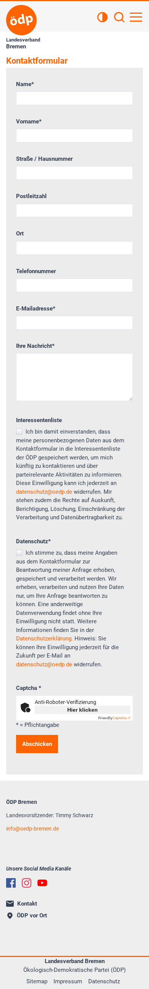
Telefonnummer (36, 271)
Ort (20, 233)
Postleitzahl (31, 196)
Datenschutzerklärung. (44, 638)
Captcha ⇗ (114, 718)
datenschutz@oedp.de (44, 491)
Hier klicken (82, 710)
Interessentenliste (39, 420)
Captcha (28, 688)
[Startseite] (21, 20)
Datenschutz (33, 541)
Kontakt (27, 903)
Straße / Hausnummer (44, 158)
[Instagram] (26, 883)
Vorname (29, 121)
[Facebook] (11, 883)
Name (25, 84)
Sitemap (36, 981)
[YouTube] (42, 883)
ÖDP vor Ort (32, 915)
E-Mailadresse (35, 308)
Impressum (67, 981)
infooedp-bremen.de (32, 829)
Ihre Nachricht (35, 345)
